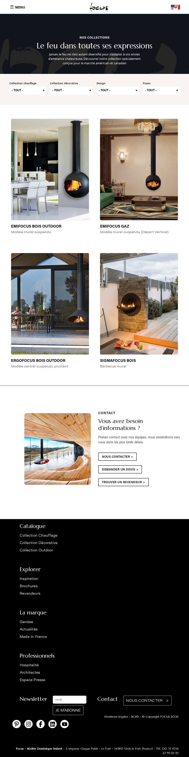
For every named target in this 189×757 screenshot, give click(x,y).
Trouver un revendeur (123, 482)
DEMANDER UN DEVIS (120, 469)
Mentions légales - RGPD (121, 716)
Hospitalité (29, 665)
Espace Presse (32, 680)
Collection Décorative (39, 543)
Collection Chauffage (38, 536)
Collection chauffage (23, 83)
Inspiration (29, 579)
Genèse (26, 622)
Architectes (30, 673)
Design (101, 83)
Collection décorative (64, 83)
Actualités (29, 629)
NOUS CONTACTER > (147, 701)
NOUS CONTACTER (117, 457)
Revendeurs (30, 594)
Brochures (29, 586)
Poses (146, 83)
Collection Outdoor (36, 550)
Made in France (33, 637)
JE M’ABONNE (68, 710)
